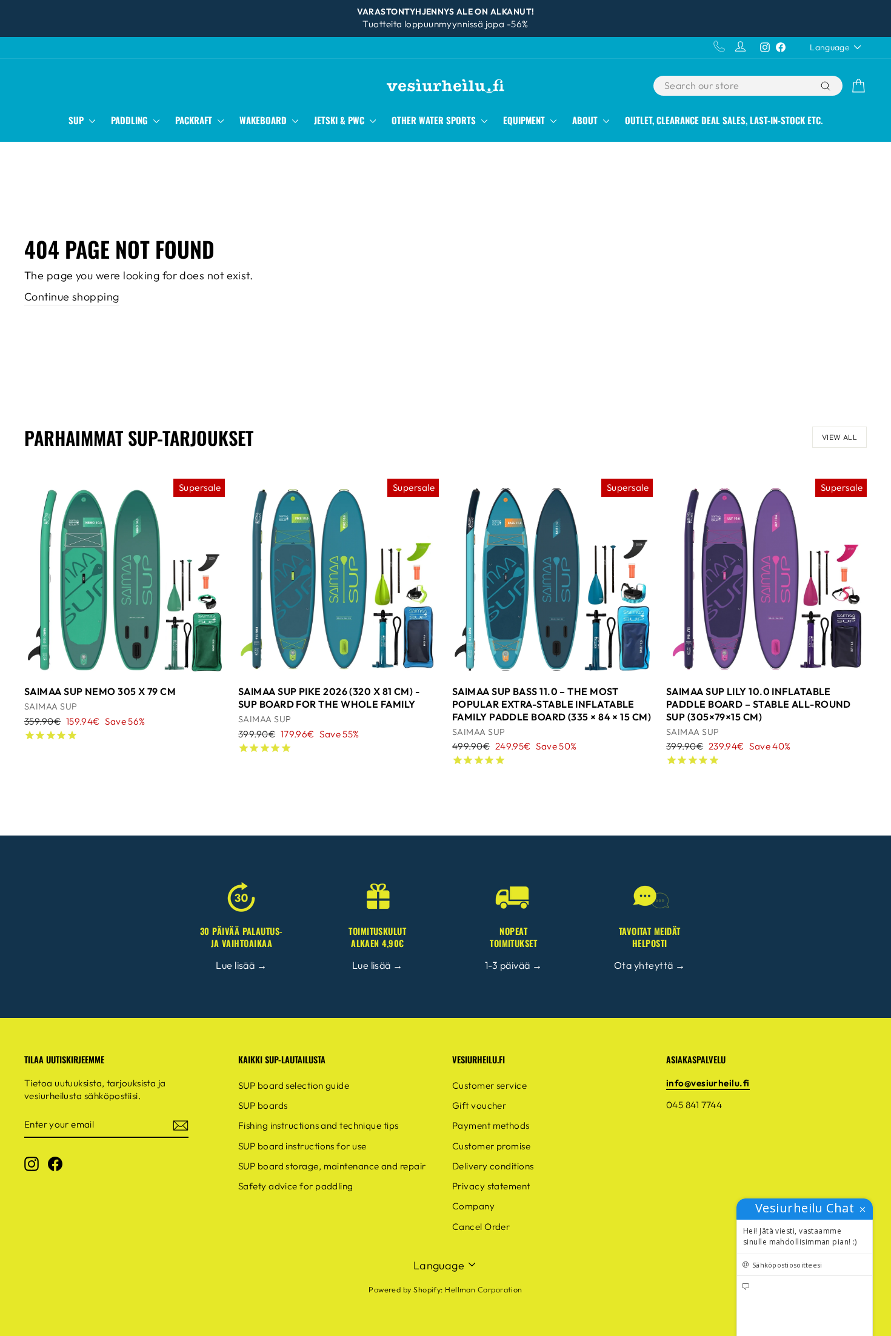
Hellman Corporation (483, 1289)
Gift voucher (479, 1105)
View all (840, 437)
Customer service (489, 1085)
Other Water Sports (435, 120)
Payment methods (491, 1125)
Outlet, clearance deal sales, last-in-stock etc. (724, 120)
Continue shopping (71, 297)
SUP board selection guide (293, 1085)
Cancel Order (481, 1226)
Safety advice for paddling (295, 1186)
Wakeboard (264, 120)
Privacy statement (491, 1186)
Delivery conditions (493, 1166)
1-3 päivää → (513, 965)
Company (473, 1206)
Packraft (195, 120)
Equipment (525, 120)
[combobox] (735, 86)
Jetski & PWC (340, 120)
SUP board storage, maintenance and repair (331, 1166)
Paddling (130, 120)
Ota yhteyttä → (649, 965)
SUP (77, 120)
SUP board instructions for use (302, 1146)
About (586, 120)
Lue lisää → (241, 965)
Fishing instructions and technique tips (318, 1125)
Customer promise (491, 1146)
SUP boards (263, 1105)
